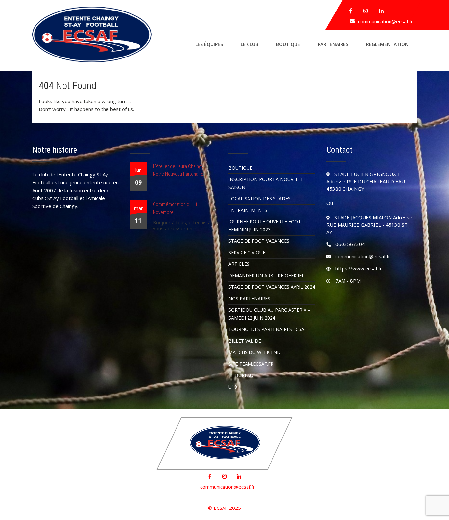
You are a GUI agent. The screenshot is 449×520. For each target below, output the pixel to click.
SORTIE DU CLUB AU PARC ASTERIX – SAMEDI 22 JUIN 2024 (269, 314)
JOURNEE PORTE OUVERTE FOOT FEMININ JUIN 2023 (264, 225)
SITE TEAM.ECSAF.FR (250, 364)
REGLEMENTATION (387, 44)
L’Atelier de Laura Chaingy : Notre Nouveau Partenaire (179, 170)
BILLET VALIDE (244, 341)
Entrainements (247, 210)
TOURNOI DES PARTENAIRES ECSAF (267, 329)
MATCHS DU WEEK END (254, 352)
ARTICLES (238, 264)
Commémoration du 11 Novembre (175, 208)
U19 (232, 387)
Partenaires (333, 44)
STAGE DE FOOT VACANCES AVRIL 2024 (271, 287)
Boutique (288, 44)
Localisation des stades (259, 198)
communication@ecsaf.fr (385, 21)
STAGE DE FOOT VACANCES (258, 241)
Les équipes (209, 44)
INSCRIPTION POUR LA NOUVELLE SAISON (266, 183)
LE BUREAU (240, 375)
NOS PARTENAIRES (249, 298)
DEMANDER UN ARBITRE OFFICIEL (266, 275)
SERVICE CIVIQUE (246, 252)
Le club (249, 44)
